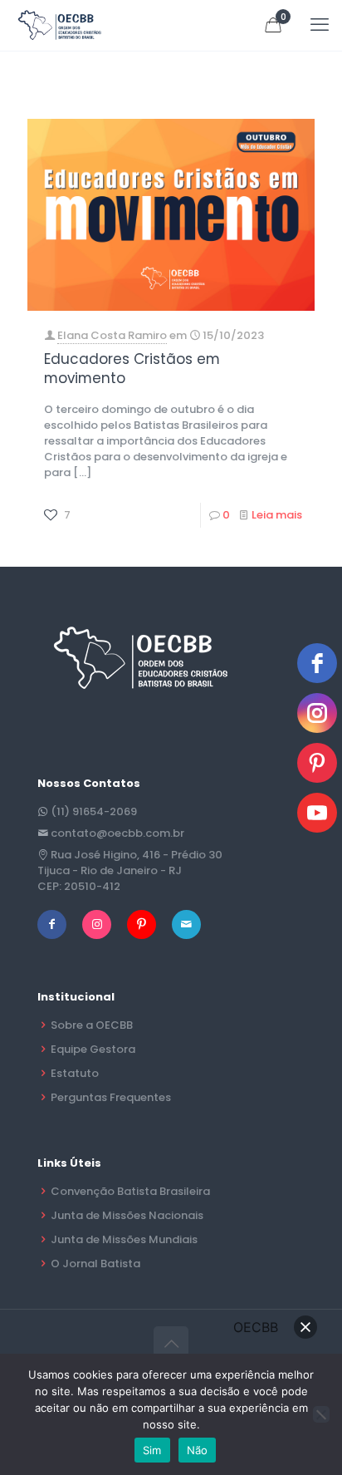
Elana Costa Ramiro (112, 335)
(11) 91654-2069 (94, 811)
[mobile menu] (319, 25)
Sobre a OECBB (92, 1025)
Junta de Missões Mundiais (124, 1239)
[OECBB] (60, 25)
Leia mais (277, 515)
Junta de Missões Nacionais (127, 1215)
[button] (305, 1327)
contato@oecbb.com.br (117, 833)
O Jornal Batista (95, 1263)
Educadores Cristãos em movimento (132, 369)
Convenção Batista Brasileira (130, 1191)
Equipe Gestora (93, 1049)
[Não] (321, 1414)
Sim (152, 1450)
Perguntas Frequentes (111, 1097)
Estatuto (75, 1073)
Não (197, 1450)
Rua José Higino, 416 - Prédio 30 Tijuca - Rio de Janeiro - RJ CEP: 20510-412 (129, 870)
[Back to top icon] (171, 1343)
